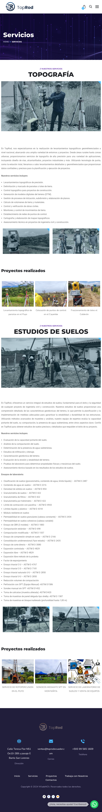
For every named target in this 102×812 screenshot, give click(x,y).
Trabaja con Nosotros (76, 776)
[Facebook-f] (48, 796)
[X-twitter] (53, 796)
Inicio (17, 776)
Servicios (33, 776)
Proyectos (51, 776)
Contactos (51, 780)
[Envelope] (57, 796)
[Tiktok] (44, 796)
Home (6, 42)
